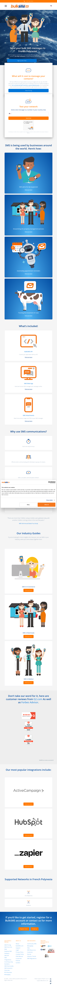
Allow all (46, 504)
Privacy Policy (19, 952)
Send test (28, 118)
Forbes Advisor (29, 702)
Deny (28, 504)
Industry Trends (31, 956)
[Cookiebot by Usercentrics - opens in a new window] (49, 482)
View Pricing (28, 90)
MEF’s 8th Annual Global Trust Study (28, 523)
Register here (24, 929)
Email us (34, 929)
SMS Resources (31, 950)
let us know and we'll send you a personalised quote (25, 85)
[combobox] (51, 6)
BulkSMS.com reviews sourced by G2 (46, 760)
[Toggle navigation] (6, 6)
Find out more (28, 590)
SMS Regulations (31, 958)
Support (18, 948)
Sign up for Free (21, 60)
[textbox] (51, 5)
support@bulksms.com (42, 980)
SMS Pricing (7, 945)
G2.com (38, 699)
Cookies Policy (20, 954)
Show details (49, 500)
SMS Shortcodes (8, 966)
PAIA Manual (19, 956)
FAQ (28, 948)
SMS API (6, 955)
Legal (17, 950)
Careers (18, 962)
